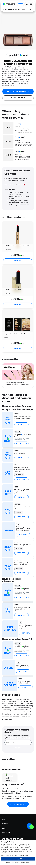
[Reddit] (21, 839)
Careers (5, 824)
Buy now (17, 260)
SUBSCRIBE (18, 748)
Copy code (21, 479)
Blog (3, 819)
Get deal (21, 424)
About (4, 828)
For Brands (6, 833)
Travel (29, 9)
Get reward (21, 443)
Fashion (17, 9)
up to (18, 55)
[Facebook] (3, 839)
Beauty (24, 9)
